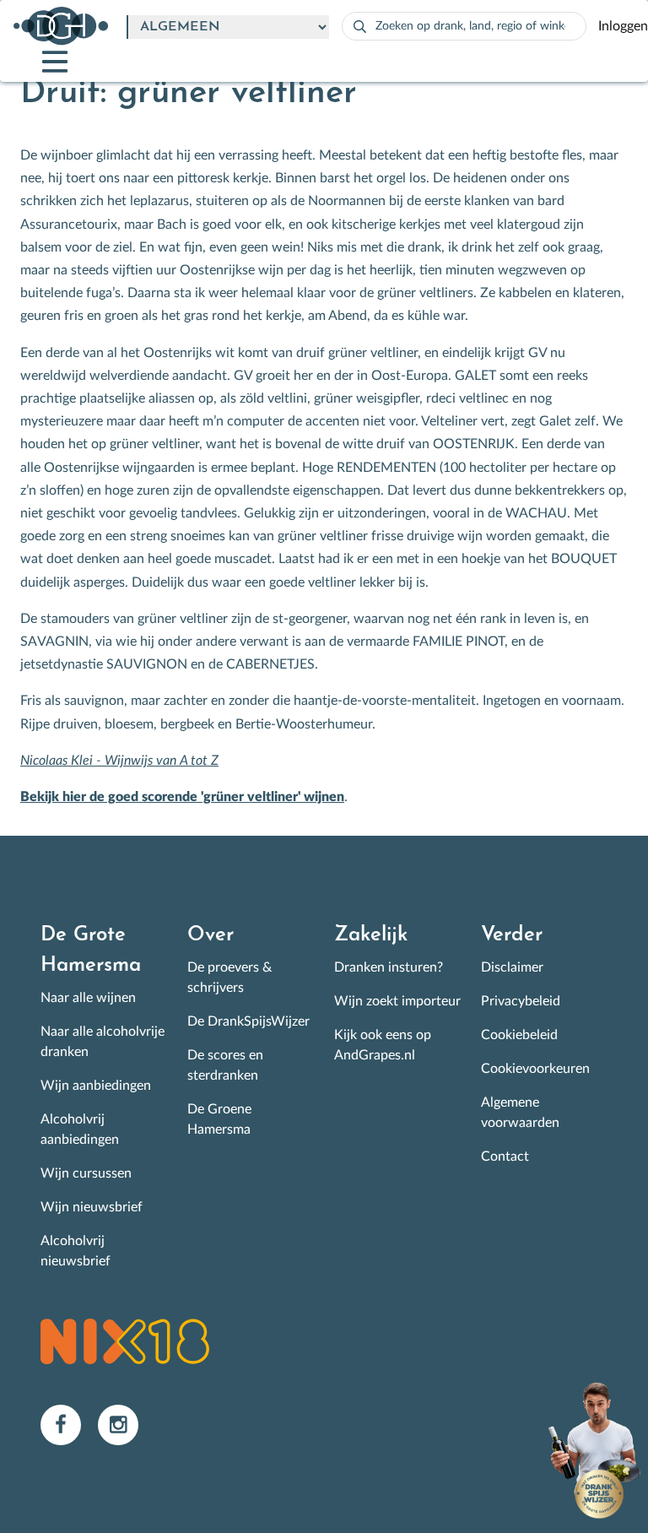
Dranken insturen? (388, 967)
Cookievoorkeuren (535, 1068)
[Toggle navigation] (40, 62)
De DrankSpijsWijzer (248, 1021)
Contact (505, 1156)
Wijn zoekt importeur (397, 1001)
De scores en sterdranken (225, 1065)
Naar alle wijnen (88, 998)
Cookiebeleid (519, 1035)
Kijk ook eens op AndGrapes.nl (382, 1045)
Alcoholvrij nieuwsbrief (75, 1251)
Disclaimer (512, 967)
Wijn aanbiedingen (95, 1085)
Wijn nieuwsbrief (91, 1207)
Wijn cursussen (86, 1173)
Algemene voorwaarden (520, 1112)
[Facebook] (69, 1424)
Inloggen (623, 26)
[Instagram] (125, 1424)
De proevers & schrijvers (229, 977)
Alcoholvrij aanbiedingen (79, 1129)
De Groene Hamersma (219, 1119)
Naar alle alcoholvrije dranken (102, 1042)
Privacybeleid (520, 1001)
